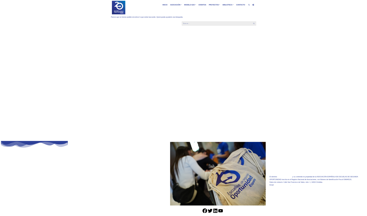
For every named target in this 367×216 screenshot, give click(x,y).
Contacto (240, 5)
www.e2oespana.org (284, 177)
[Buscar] (249, 5)
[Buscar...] (146, 23)
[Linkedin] (215, 210)
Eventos (202, 5)
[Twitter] (210, 210)
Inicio (164, 5)
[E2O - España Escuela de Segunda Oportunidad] (118, 7)
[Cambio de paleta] (253, 5)
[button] (195, 4)
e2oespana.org (83, 176)
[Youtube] (220, 210)
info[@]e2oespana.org (282, 185)
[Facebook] (204, 210)
